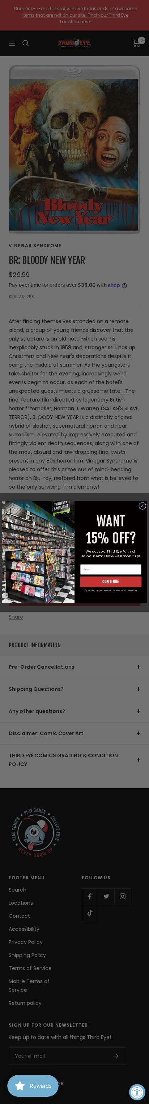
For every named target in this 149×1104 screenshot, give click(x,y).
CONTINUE (110, 581)
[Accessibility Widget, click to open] (137, 1092)
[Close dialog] (142, 505)
